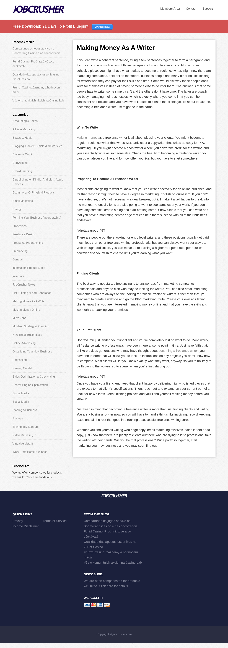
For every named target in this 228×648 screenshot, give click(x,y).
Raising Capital (22, 368)
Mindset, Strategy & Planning (30, 326)
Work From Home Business (29, 451)
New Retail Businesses (27, 334)
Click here (32, 477)
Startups (17, 418)
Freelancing (20, 251)
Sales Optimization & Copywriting (33, 376)
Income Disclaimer (25, 526)
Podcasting (19, 359)
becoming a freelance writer (178, 350)
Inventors (18, 276)
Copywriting (20, 162)
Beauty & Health (22, 137)
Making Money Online (26, 309)
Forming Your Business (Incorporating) (36, 217)
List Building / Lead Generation (31, 292)
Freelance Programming (27, 242)
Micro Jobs (19, 318)
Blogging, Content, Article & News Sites (37, 146)
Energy (17, 209)
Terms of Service (55, 521)
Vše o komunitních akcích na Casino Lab (38, 100)
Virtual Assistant (22, 443)
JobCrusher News (23, 284)
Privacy (17, 521)
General (17, 259)
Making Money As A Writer (28, 301)
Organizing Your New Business (32, 351)
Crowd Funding (22, 171)
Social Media (20, 393)
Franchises (19, 226)
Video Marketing (22, 435)
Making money (87, 137)
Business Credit (22, 154)
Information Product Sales (28, 267)
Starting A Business (24, 410)
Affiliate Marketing (23, 129)
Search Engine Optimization (30, 384)
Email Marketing (22, 200)
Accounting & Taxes (25, 120)
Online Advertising (24, 343)
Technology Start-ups (25, 426)
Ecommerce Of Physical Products (33, 192)
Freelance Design (23, 234)
